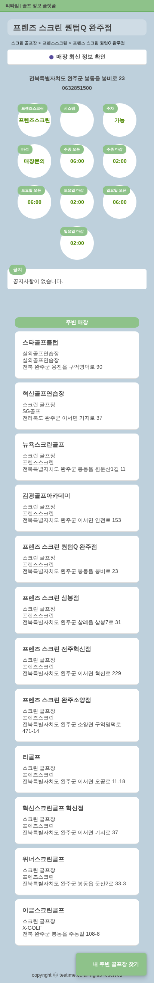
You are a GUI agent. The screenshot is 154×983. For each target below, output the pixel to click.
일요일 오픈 (116, 190)
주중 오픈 (72, 149)
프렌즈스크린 (32, 108)
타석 (25, 149)
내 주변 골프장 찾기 (116, 964)
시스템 (69, 108)
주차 (110, 108)
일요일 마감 (74, 231)
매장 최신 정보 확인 (81, 56)
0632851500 (77, 88)
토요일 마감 (74, 190)
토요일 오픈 (31, 190)
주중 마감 (115, 149)
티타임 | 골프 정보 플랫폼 (31, 5)
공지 (17, 269)
